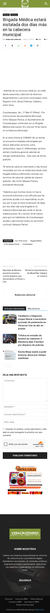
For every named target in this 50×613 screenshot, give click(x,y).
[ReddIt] (25, 45)
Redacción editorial (13, 39)
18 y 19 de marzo (21, 241)
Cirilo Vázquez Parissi (11, 244)
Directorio (9, 599)
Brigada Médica (36, 241)
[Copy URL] (37, 45)
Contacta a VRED (15, 602)
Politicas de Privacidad (25, 605)
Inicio (5, 10)
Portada (12, 10)
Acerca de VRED (21, 599)
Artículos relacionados (14, 309)
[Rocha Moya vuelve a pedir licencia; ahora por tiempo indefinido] (10, 355)
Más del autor (34, 309)
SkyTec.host (39, 609)
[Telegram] (31, 45)
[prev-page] (4, 365)
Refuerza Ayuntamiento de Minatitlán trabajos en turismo (36, 273)
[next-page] (9, 365)
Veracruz (14, 15)
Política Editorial (36, 599)
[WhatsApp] (18, 45)
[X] (12, 45)
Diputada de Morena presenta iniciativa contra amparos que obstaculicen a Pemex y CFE (14, 276)
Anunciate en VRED (31, 602)
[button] (4, 3)
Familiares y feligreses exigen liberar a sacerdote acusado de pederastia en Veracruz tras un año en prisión (32, 322)
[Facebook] (5, 45)
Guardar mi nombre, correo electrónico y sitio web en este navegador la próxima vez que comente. (25, 432)
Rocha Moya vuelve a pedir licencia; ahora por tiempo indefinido (32, 355)
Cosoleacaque (27, 244)
